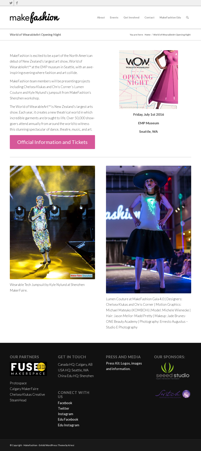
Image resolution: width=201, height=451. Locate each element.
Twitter (63, 408)
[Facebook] (17, 3)
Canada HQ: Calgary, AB (75, 364)
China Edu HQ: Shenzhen (76, 376)
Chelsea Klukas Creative (27, 394)
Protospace (18, 383)
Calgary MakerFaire (24, 389)
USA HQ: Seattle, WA (73, 370)
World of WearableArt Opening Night (35, 34)
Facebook (65, 403)
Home (148, 34)
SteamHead (18, 400)
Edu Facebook (68, 419)
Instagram (65, 414)
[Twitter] (11, 3)
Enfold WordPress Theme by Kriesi (56, 445)
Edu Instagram (68, 425)
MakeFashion (30, 445)
